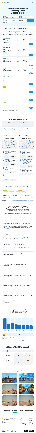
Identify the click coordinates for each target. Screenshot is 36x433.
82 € (28, 360)
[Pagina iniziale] (3, 28)
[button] (16, 17)
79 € (18, 360)
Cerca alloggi (6, 22)
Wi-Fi (23, 197)
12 (18, 362)
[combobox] (8, 17)
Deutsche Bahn (27, 200)
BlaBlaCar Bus (14, 195)
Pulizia (17, 197)
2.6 (24, 197)
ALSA (19, 200)
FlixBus (13, 190)
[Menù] (33, 2)
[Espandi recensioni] (32, 191)
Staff (5, 197)
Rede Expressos (22, 200)
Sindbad (31, 200)
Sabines (23, 151)
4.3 (7, 197)
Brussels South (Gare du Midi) (10, 151)
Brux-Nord (7, 159)
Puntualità (11, 197)
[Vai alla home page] (5, 2)
